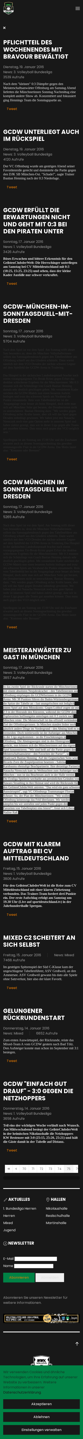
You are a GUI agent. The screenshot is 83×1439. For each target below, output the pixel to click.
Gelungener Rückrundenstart (34, 1014)
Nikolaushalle (56, 1208)
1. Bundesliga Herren (19, 1208)
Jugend (9, 1230)
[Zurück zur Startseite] (8, 8)
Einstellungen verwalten (41, 1429)
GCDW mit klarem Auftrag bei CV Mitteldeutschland (36, 851)
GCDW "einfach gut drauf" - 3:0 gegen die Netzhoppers (38, 1091)
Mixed (8, 1222)
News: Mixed (64, 955)
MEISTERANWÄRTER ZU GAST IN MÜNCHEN (37, 654)
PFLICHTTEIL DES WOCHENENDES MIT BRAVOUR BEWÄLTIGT (35, 49)
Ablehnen (41, 1416)
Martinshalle (56, 1222)
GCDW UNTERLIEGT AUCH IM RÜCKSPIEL (41, 135)
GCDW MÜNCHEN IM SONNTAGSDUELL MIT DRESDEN (35, 489)
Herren (9, 1215)
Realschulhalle (58, 1215)
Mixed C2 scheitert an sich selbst (39, 941)
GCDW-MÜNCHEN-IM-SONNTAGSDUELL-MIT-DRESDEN (38, 314)
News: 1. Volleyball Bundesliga (27, 246)
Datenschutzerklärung (22, 1392)
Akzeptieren (41, 1404)
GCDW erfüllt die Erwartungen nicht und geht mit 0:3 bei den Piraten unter (36, 221)
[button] (78, 8)
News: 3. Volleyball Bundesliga (27, 72)
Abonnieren (19, 1277)
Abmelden (50, 1277)
